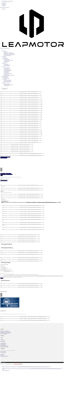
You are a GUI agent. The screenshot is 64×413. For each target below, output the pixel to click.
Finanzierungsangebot (9, 174)
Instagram (3, 5)
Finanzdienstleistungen (7, 70)
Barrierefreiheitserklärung (4, 356)
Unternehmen (4, 78)
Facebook (3, 4)
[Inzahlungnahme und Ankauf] (9, 307)
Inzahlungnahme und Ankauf (8, 60)
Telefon (2, 270)
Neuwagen (4, 56)
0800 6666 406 (7, 1)
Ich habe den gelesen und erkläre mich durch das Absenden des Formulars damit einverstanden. (20, 274)
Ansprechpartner (7, 83)
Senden (2, 278)
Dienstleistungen (6, 68)
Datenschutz (4, 2)
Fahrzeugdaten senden (4, 180)
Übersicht (5, 51)
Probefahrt (6, 62)
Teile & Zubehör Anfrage (8, 73)
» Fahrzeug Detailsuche (3, 157)
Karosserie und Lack (5, 76)
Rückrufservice (6, 72)
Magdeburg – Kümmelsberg (8, 52)
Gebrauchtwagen (5, 58)
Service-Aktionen (6, 65)
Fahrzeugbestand (7, 59)
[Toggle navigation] (9, 48)
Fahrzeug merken (3, 174)
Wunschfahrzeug (6, 61)
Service (3, 66)
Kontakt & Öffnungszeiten (4, 346)
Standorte (3, 50)
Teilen (1, 175)
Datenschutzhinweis (10, 274)
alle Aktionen (6, 63)
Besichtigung (3, 267)
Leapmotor (2, 339)
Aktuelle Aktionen (3, 343)
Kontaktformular (6, 85)
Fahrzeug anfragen (3, 173)
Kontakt (3, 82)
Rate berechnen (3, 199)
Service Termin (6, 74)
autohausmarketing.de (18, 364)
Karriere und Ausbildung (8, 80)
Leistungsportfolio (7, 67)
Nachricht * (2, 273)
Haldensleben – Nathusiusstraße (9, 54)
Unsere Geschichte (7, 79)
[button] (1, 169)
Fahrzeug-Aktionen (7, 64)
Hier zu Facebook (3, 351)
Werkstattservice (6, 71)
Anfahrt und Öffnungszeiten (8, 84)
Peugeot (5, 57)
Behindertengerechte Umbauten (9, 75)
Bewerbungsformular (7, 81)
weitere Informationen (5, 268)
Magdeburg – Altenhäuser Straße (9, 53)
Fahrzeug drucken (8, 173)
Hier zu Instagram (3, 352)
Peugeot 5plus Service (7, 69)
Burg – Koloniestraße (7, 55)
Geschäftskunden (5, 77)
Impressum (4, 3)
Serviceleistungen (3, 344)
